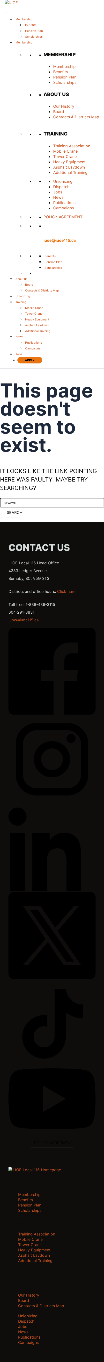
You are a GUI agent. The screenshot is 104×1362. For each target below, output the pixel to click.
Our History (63, 106)
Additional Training (70, 172)
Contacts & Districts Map (76, 116)
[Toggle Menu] (6, 9)
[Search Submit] (1, 512)
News (58, 197)
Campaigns (63, 208)
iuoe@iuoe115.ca (60, 240)
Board (58, 111)
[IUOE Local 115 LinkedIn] (52, 889)
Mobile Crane (65, 151)
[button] (46, 250)
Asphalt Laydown (69, 167)
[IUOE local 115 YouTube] (52, 1127)
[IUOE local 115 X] (52, 977)
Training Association (71, 145)
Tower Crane (65, 156)
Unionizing (63, 181)
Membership (23, 19)
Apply (30, 360)
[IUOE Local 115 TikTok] (52, 1065)
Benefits (30, 25)
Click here (66, 591)
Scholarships (34, 36)
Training (20, 302)
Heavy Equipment (69, 161)
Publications (64, 202)
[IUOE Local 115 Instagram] (52, 801)
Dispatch (61, 186)
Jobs (57, 192)
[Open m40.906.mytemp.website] (34, 1169)
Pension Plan (34, 31)
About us (21, 279)
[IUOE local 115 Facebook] (52, 713)
